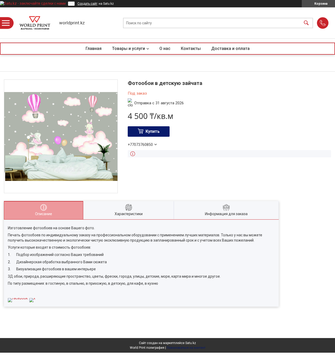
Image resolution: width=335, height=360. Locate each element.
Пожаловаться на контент (186, 348)
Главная (94, 48)
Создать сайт (87, 3)
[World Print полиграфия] (34, 23)
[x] (32, 298)
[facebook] (18, 298)
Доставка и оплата (230, 48)
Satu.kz (190, 343)
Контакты (191, 48)
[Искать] (306, 23)
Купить (153, 131)
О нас (164, 48)
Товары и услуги (128, 48)
